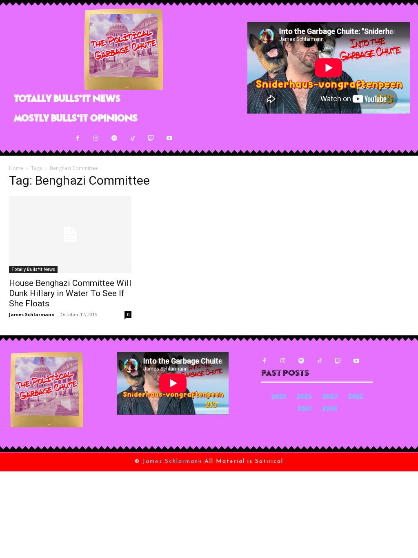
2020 (330, 409)
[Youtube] (169, 138)
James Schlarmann (32, 314)
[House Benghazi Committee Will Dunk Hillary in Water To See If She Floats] (70, 234)
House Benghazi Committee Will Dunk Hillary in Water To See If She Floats (70, 293)
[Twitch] (151, 138)
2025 (278, 397)
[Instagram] (96, 138)
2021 (304, 409)
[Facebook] (78, 138)
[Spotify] (114, 138)
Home (16, 168)
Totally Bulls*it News (33, 269)
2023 (330, 397)
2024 (304, 397)
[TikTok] (133, 138)
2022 (355, 397)
